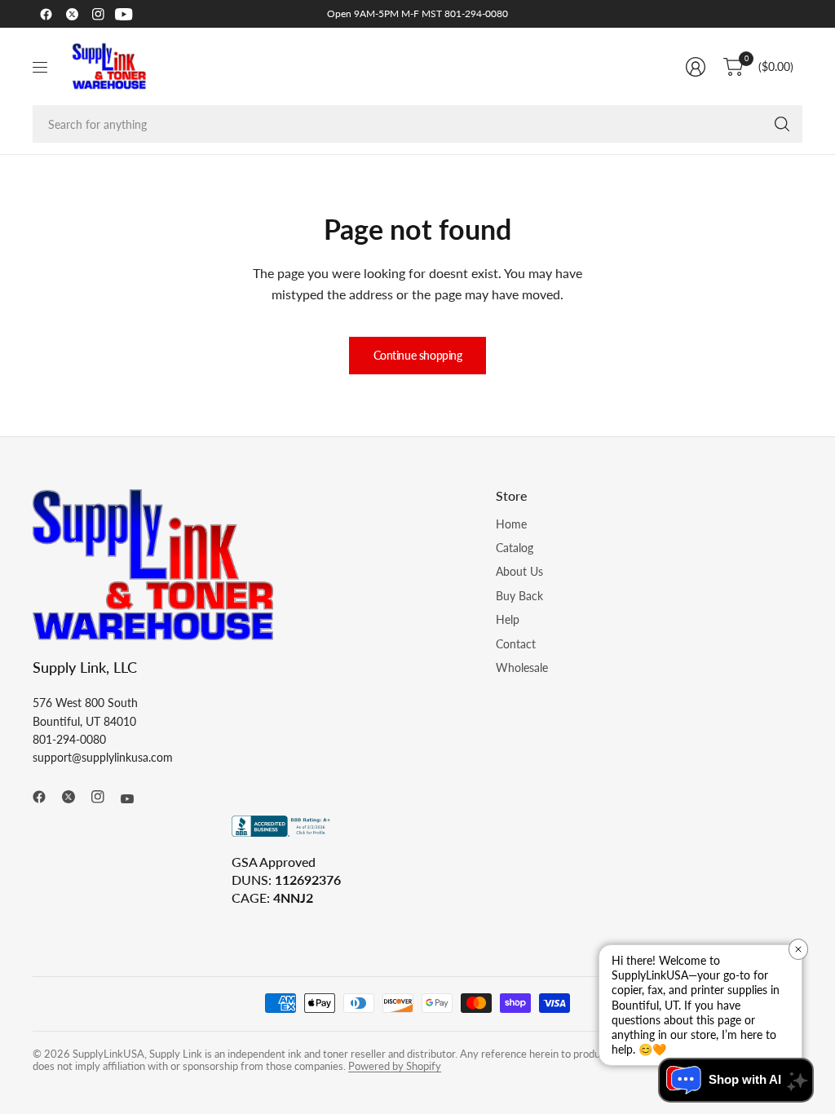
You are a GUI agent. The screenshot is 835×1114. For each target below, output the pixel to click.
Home (511, 524)
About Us (519, 571)
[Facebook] (46, 14)
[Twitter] (72, 14)
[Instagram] (98, 14)
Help (507, 619)
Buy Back (519, 596)
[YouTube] (124, 14)
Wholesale (522, 667)
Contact (516, 644)
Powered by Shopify (394, 1065)
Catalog (514, 548)
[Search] (782, 124)
